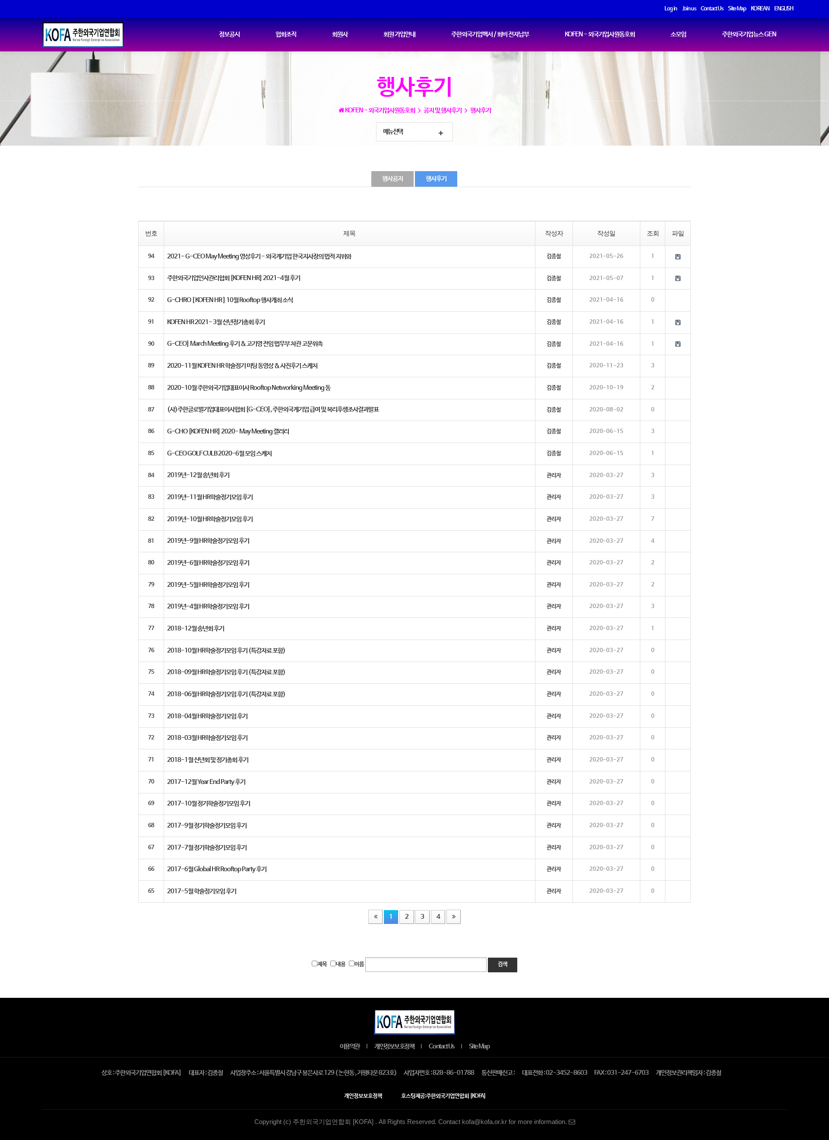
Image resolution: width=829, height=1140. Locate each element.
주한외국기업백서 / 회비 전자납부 (490, 34)
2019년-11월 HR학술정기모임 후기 (210, 497)
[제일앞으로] (375, 917)
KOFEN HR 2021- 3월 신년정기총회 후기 (216, 322)
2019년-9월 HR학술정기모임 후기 (208, 541)
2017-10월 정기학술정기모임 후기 (208, 803)
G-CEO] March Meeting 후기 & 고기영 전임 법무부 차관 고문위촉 (245, 344)
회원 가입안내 (399, 34)
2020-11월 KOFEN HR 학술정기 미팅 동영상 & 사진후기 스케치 (242, 366)
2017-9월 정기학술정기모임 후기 (207, 825)
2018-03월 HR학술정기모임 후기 (207, 738)
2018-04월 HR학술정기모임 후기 (207, 716)
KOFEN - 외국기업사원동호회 (600, 34)
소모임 (678, 34)
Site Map (479, 1046)
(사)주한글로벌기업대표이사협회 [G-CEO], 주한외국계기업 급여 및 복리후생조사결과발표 (273, 409)
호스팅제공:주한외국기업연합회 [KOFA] (443, 1096)
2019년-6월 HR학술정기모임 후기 (208, 563)
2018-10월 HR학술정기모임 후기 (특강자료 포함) (226, 650)
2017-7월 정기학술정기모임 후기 (207, 847)
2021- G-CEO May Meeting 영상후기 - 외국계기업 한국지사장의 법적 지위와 (259, 256)
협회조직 (285, 34)
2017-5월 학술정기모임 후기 (201, 891)
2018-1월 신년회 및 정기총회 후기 (207, 760)
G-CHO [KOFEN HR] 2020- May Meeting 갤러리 (228, 431)
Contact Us (441, 1046)
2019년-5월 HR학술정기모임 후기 (208, 585)
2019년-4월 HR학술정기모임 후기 (208, 606)
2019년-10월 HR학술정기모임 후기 (210, 519)
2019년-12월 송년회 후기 (198, 475)
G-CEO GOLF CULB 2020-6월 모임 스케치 (219, 453)
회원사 (340, 34)
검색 (502, 964)
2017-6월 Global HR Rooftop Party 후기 (216, 869)
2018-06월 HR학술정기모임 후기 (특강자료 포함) (226, 694)
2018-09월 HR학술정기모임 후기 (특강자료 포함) (226, 672)
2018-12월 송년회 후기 (195, 628)
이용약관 (350, 1046)
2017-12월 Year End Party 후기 (206, 782)
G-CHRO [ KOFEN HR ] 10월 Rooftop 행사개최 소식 (230, 300)
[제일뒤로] (453, 917)
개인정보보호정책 (394, 1046)
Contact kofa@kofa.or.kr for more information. (503, 1121)
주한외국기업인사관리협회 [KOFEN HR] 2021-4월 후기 (233, 278)
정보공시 (229, 34)
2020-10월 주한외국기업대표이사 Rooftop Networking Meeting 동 (248, 388)
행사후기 (436, 178)
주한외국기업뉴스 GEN (749, 34)
